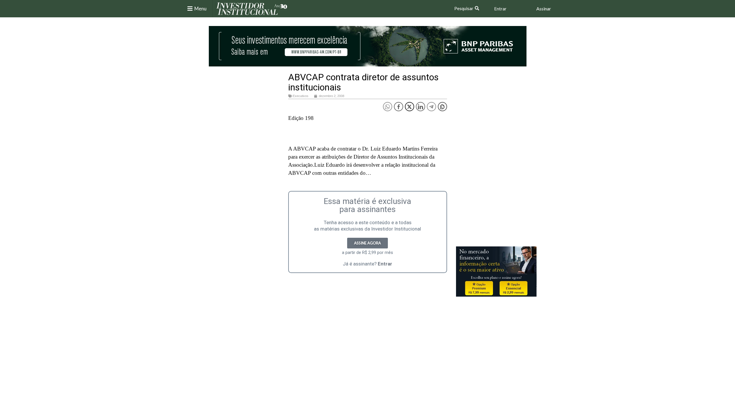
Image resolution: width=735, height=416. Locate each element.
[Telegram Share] (431, 106)
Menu (200, 8)
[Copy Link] (442, 106)
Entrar (500, 8)
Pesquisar (463, 8)
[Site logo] (251, 8)
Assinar (543, 8)
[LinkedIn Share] (420, 106)
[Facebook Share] (398, 106)
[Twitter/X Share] (409, 106)
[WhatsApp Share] (387, 106)
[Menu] (190, 9)
